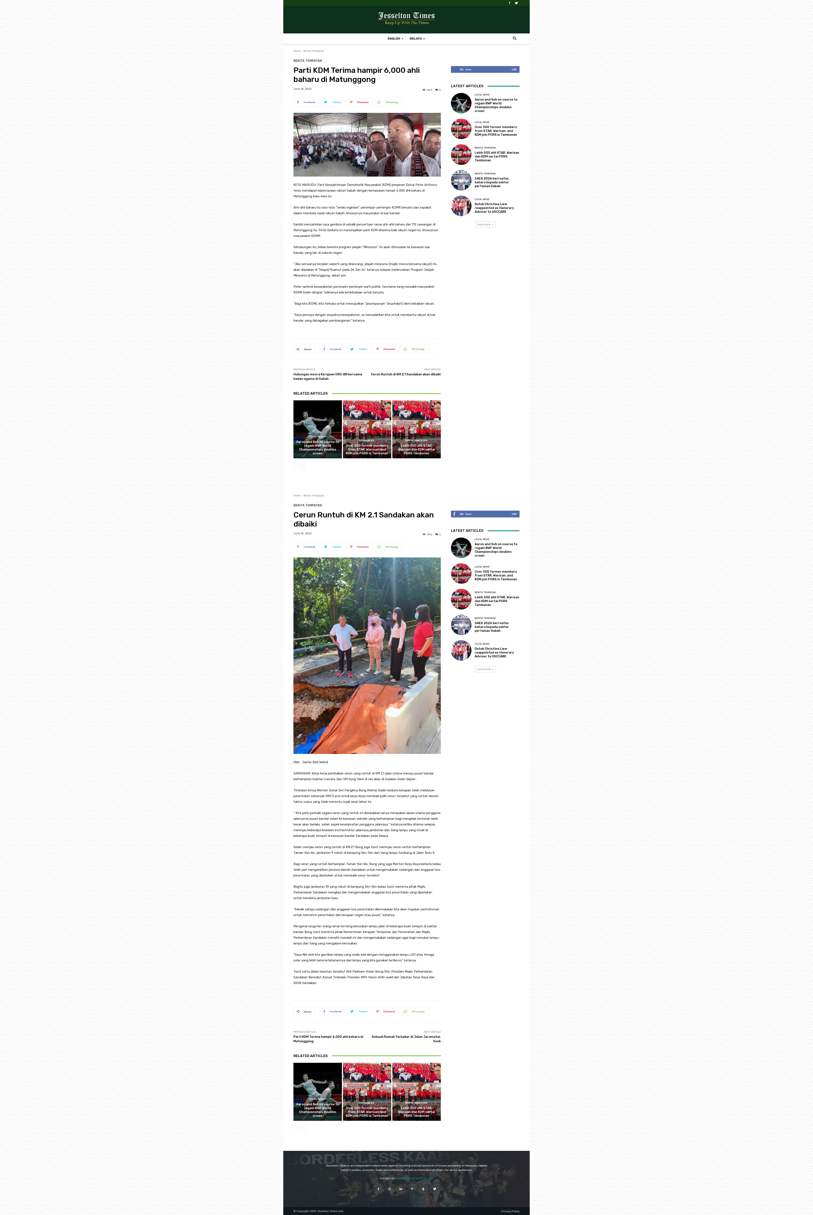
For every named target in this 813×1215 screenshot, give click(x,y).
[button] (514, 39)
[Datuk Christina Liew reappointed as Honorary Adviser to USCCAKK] (461, 206)
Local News (317, 436)
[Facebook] (509, 3)
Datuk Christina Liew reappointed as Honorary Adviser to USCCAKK (494, 208)
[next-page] (303, 465)
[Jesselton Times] (406, 19)
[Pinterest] (412, 1189)
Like (514, 69)
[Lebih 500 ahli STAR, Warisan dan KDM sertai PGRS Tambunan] (416, 429)
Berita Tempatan (314, 51)
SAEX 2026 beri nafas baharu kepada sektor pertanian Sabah (492, 182)
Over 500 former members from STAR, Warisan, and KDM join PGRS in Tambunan (367, 449)
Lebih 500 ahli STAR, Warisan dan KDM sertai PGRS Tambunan (416, 449)
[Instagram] (390, 1189)
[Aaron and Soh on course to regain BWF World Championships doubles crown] (317, 429)
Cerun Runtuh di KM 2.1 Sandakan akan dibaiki (406, 374)
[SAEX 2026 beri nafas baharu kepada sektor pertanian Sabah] (461, 180)
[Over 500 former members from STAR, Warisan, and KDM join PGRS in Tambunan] (367, 429)
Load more (484, 224)
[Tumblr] (423, 1189)
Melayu (416, 38)
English (394, 38)
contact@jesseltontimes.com (414, 1178)
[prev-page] (296, 465)
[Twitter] (516, 3)
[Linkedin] (401, 1189)
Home (297, 51)
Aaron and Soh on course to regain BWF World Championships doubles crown (317, 447)
